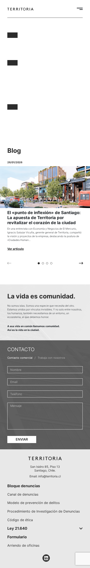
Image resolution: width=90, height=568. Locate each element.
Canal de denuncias (22, 494)
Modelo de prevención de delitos (33, 503)
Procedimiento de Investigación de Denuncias (43, 511)
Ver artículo (15, 249)
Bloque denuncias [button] (23, 486)
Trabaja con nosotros (51, 357)
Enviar (22, 439)
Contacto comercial (19, 357)
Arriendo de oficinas (23, 545)
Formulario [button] (17, 537)
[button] (39, 263)
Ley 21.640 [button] (17, 528)
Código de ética (20, 520)
